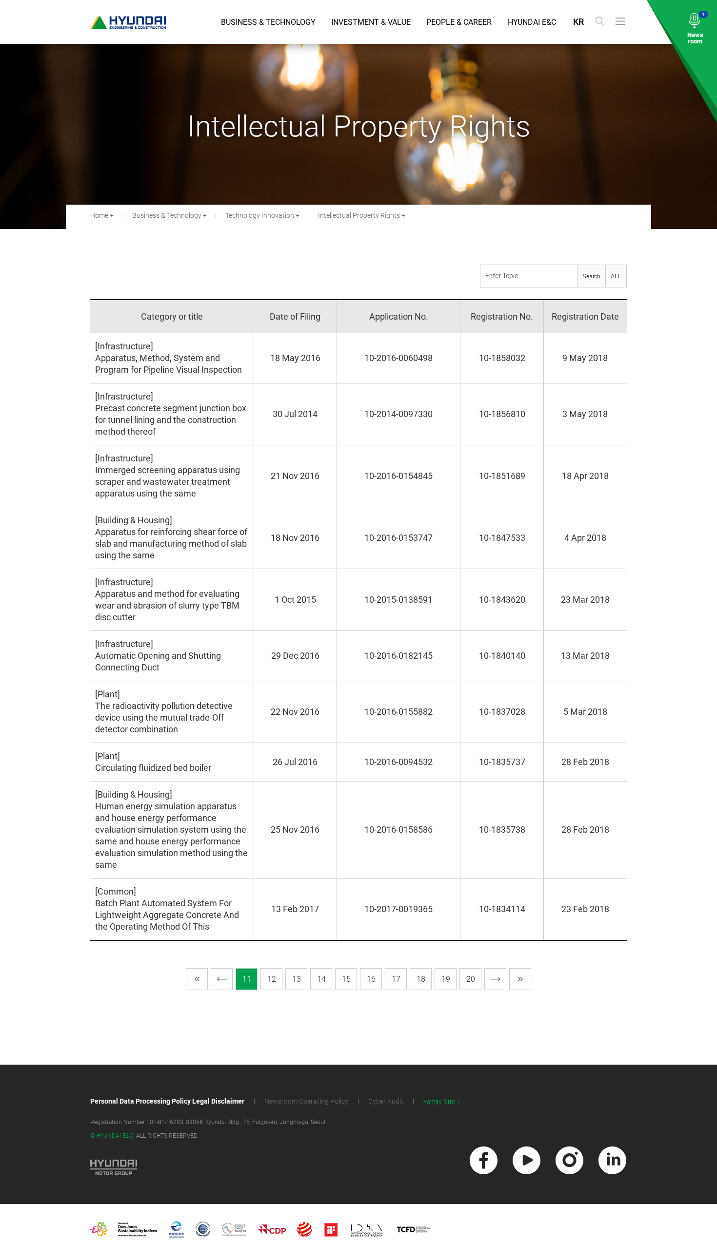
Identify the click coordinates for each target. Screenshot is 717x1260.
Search (591, 276)
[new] (483, 1160)
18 (421, 979)
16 (371, 979)
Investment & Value (371, 22)
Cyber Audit (385, 1101)
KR (578, 22)
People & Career (459, 22)
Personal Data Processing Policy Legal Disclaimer (167, 1101)
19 (445, 979)
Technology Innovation (259, 215)
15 (346, 979)
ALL (616, 276)
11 (246, 979)
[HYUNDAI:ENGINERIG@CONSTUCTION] (128, 22)
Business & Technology (268, 22)
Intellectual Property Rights (359, 215)
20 (470, 979)
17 (396, 979)
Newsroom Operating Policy (306, 1101)
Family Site (439, 1102)
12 (271, 979)
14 (321, 979)
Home (99, 215)
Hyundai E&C (532, 22)
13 (296, 979)
